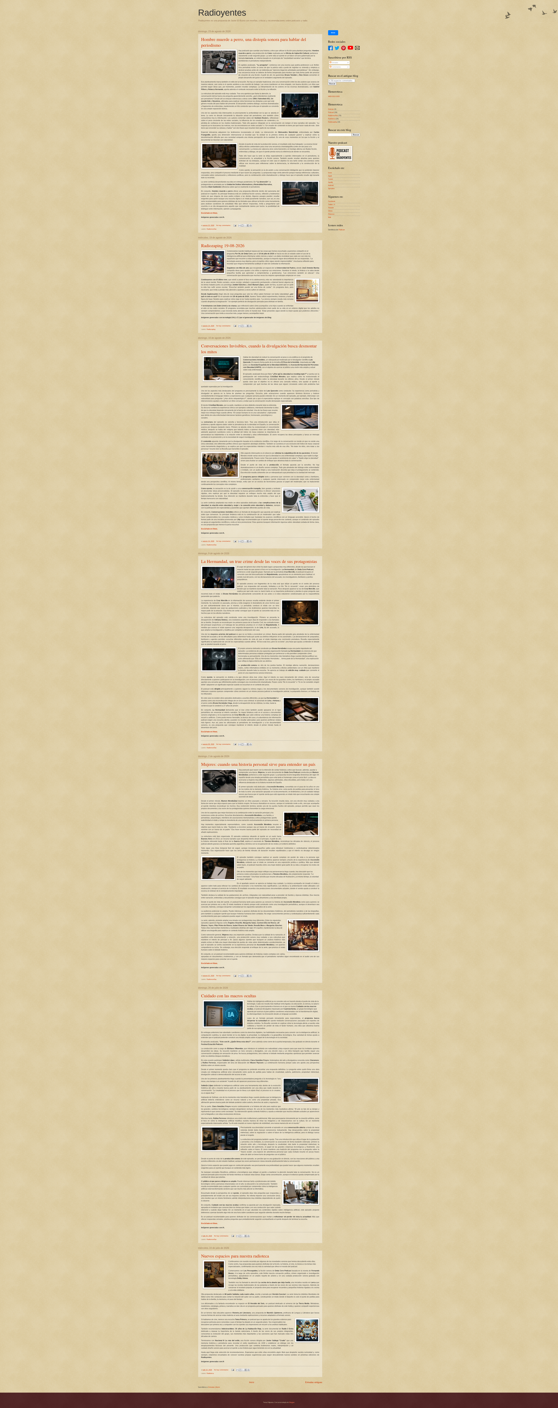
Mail (329, 217)
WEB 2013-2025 (334, 96)
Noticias (331, 109)
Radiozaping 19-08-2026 (222, 245)
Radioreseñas (212, 229)
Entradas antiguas (313, 1382)
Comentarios (336, 67)
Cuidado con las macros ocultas (228, 995)
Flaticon (342, 230)
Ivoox (330, 173)
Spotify (330, 182)
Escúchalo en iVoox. (209, 213)
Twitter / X (331, 204)
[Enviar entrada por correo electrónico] (235, 225)
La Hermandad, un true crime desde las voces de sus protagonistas (259, 561)
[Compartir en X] (245, 225)
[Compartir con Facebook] (247, 225)
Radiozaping (211, 329)
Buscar (332, 84)
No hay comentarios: (223, 225)
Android (330, 185)
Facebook (331, 201)
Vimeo (330, 211)
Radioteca (210, 1373)
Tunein (330, 179)
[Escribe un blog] (242, 225)
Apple (330, 176)
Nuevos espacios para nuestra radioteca (235, 1256)
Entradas (334, 62)
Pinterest (331, 214)
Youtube (331, 208)
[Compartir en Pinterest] (250, 225)
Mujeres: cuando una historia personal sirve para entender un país (258, 764)
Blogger (291, 1402)
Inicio (251, 1382)
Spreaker (331, 188)
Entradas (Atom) (214, 1387)
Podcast (331, 112)
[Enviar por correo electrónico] (239, 225)
